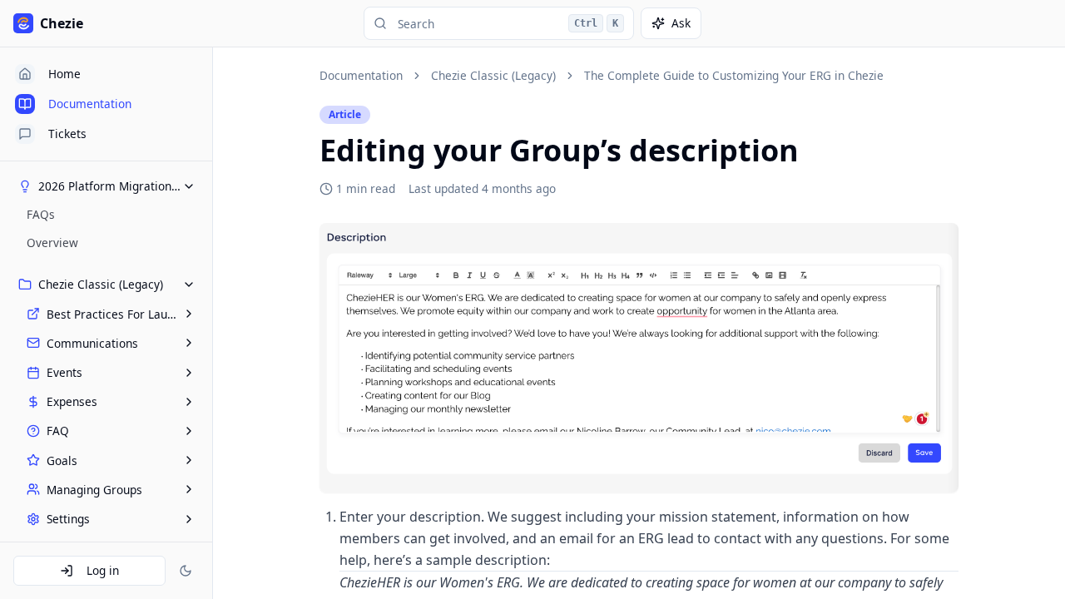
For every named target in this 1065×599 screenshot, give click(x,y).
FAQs (41, 214)
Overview (52, 242)
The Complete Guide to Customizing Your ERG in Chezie (734, 75)
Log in (103, 570)
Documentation (361, 75)
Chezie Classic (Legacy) (493, 75)
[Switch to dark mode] (185, 570)
